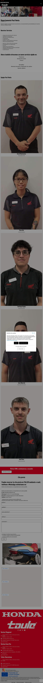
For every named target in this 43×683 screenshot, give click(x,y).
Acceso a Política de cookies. (12, 340)
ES (32, 333)
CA (34, 333)
